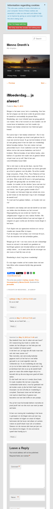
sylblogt (12, 299)
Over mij (26, 71)
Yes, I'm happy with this (17, 24)
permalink (10, 284)
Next (43, 83)
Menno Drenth (24, 282)
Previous (11, 83)
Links (34, 71)
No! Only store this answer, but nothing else (24, 27)
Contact (23, 75)
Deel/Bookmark (14, 276)
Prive (37, 280)
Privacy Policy (12, 75)
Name (15, 497)
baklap (25, 280)
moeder (31, 280)
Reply (13, 307)
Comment (15, 467)
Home (9, 71)
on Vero (17, 71)
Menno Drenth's (18, 45)
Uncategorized (12, 282)
